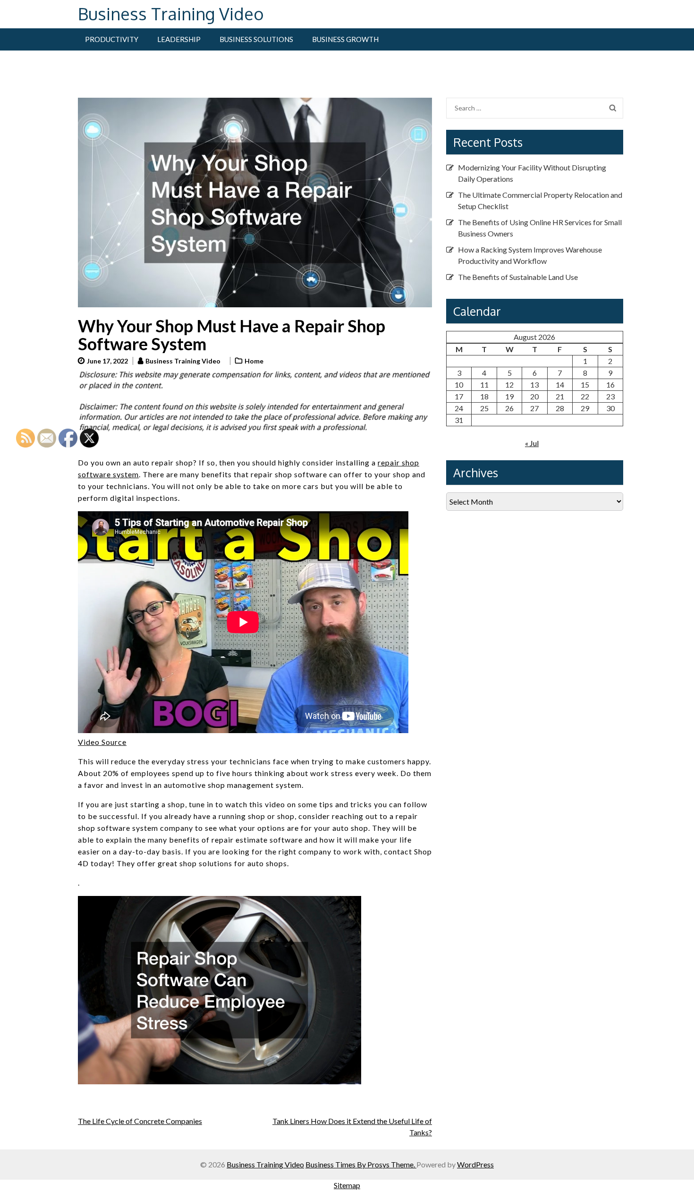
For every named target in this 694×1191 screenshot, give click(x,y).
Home (254, 361)
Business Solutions (256, 39)
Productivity (111, 39)
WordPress (475, 1164)
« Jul (532, 443)
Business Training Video (171, 13)
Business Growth (345, 39)
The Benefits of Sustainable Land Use (518, 276)
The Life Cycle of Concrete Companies (140, 1120)
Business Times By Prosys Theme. (360, 1164)
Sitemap (347, 1185)
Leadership (179, 39)
